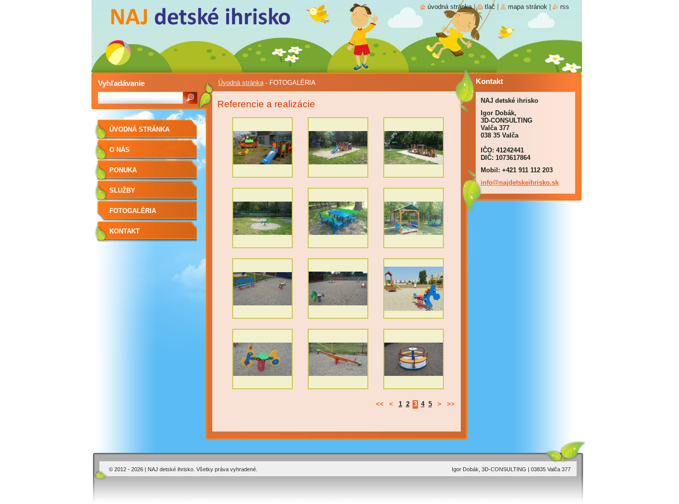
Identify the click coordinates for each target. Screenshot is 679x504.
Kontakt (124, 231)
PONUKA (123, 170)
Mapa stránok (527, 6)
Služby (122, 190)
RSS (564, 6)
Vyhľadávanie (121, 83)
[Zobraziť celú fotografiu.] (262, 150)
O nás (119, 149)
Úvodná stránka (240, 82)
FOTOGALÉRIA (132, 211)
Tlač (490, 6)
